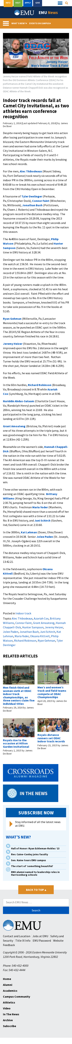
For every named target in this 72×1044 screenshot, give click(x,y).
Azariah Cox (41, 618)
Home (7, 979)
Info (8, 2)
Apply (28, 2)
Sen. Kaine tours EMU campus (28, 860)
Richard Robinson (39, 385)
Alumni (7, 985)
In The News (11, 1014)
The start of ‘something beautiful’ (32, 866)
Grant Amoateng (14, 426)
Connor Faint (40, 201)
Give (37, 2)
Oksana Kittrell (40, 636)
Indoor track (23, 613)
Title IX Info (22, 940)
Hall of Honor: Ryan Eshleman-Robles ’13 (35, 848)
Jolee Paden (44, 536)
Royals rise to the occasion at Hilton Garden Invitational (16, 743)
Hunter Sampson (33, 627)
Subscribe (9, 1026)
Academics (10, 990)
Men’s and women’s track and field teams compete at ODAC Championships (51, 692)
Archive (8, 1020)
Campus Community (16, 996)
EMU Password (42, 940)
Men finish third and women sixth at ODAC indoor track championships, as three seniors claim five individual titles (19, 696)
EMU (48, 12)
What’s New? (19, 23)
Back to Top (36, 890)
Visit (17, 2)
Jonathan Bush (32, 205)
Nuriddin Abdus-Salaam (18, 401)
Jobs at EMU (40, 936)
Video (7, 1008)
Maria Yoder (40, 507)
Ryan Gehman (12, 318)
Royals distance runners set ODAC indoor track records (51, 738)
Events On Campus (40, 23)
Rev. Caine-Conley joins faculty (29, 854)
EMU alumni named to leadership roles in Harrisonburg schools (35, 873)
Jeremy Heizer (12, 343)
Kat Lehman (29, 532)
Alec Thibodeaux (31, 171)
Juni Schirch (42, 520)
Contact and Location (16, 936)
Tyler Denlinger (31, 196)
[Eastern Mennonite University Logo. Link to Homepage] (24, 12)
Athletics (9, 1002)
